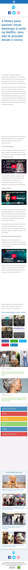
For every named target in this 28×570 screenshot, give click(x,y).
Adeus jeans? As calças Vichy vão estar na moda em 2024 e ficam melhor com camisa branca (12, 373)
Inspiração (5, 419)
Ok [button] (18, 567)
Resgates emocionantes (9, 434)
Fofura (4, 414)
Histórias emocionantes (9, 409)
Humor (4, 424)
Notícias (4, 429)
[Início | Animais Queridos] (14, 9)
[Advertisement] (14, 59)
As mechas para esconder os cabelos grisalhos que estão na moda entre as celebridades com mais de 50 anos (14, 399)
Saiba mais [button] (12, 567)
